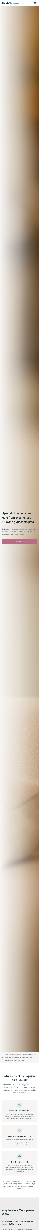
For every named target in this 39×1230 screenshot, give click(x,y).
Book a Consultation (19, 542)
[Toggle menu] (35, 3)
